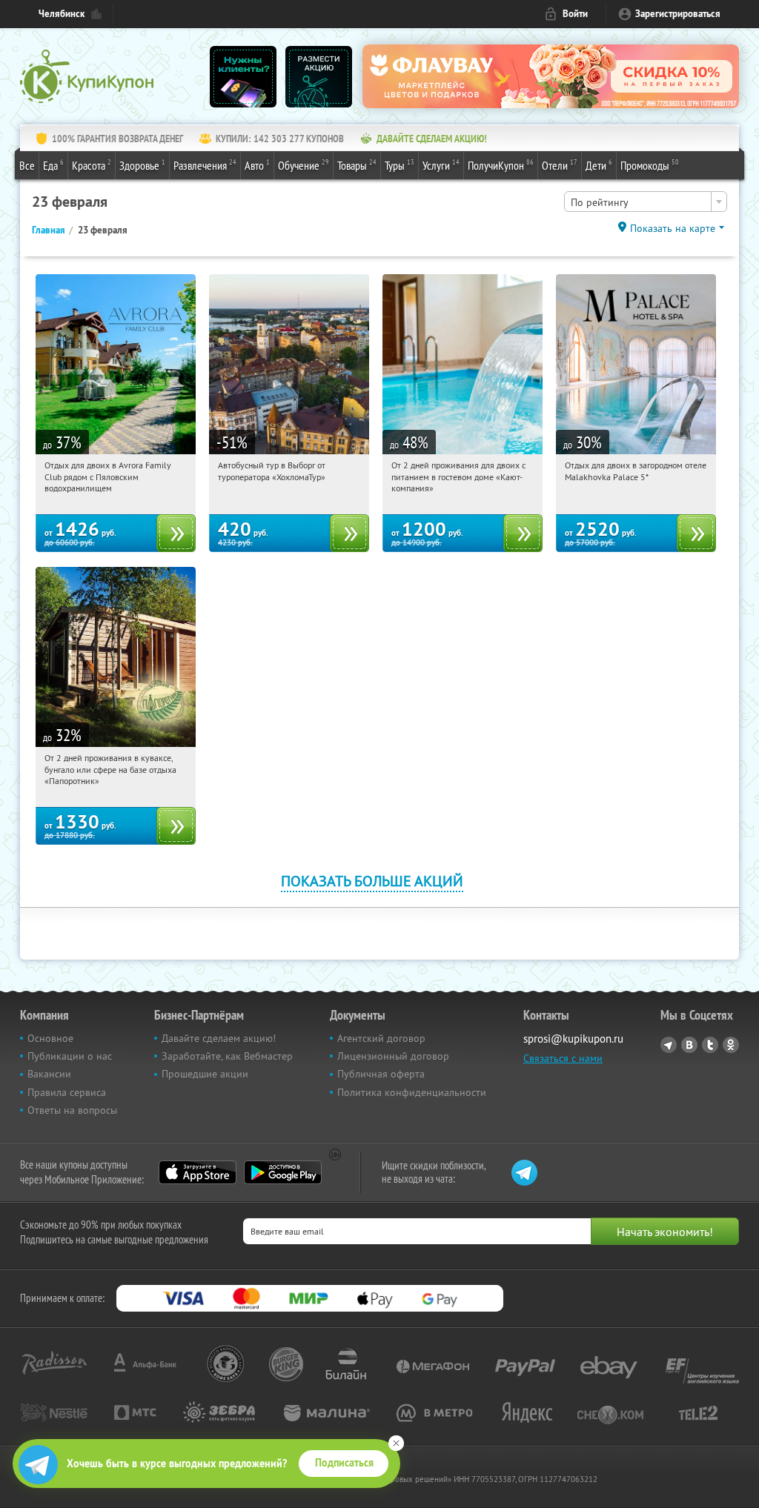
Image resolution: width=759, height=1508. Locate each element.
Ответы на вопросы (72, 1110)
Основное (50, 1038)
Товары (357, 165)
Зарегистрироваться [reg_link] (677, 13)
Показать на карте (672, 228)
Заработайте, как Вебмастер (227, 1056)
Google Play (283, 1172)
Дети (599, 165)
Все (27, 165)
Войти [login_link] (575, 13)
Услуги (441, 165)
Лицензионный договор (393, 1056)
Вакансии (49, 1073)
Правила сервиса (66, 1092)
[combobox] (645, 201)
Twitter (710, 1045)
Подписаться (344, 1462)
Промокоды (649, 165)
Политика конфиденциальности (411, 1092)
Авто (257, 165)
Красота (91, 165)
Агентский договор (381, 1038)
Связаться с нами (563, 1058)
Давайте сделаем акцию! (219, 1038)
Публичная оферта (381, 1073)
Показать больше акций (372, 880)
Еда (53, 165)
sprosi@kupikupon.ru (573, 1039)
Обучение (303, 165)
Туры (399, 165)
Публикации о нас (69, 1056)
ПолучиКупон (501, 165)
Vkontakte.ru (689, 1045)
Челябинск (61, 13)
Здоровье (142, 165)
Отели (559, 165)
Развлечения (204, 165)
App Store (197, 1172)
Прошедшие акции (205, 1073)
